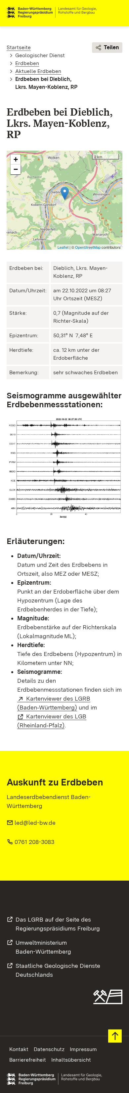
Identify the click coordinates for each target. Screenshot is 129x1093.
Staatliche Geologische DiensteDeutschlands (58, 970)
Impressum (83, 1049)
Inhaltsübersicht (71, 1060)
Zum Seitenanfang (115, 1036)
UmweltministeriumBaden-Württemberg (43, 947)
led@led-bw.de (35, 822)
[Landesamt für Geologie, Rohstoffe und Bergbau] (54, 12)
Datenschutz (49, 1049)
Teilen (111, 47)
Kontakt (18, 1049)
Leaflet (63, 247)
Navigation (117, 12)
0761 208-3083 (34, 841)
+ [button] (16, 159)
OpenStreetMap (88, 247)
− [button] (16, 169)
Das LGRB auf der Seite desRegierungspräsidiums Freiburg (58, 924)
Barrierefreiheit (27, 1060)
